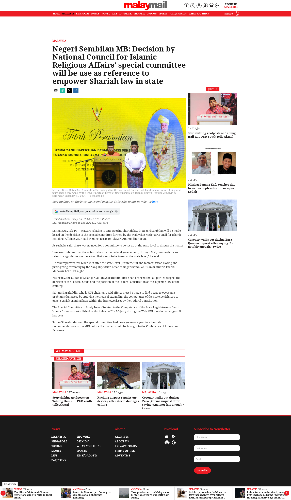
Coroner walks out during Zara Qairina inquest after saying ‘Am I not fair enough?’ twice (163, 403)
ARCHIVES (122, 436)
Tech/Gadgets (87, 455)
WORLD (106, 13)
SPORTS (163, 13)
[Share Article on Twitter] (69, 92)
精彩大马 (228, 13)
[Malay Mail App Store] (167, 438)
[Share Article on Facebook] (75, 92)
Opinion (83, 441)
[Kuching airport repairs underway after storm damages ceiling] (118, 375)
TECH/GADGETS (178, 13)
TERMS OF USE (125, 450)
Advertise (231, 6)
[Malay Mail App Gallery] (167, 445)
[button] (116, 211)
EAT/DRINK (125, 13)
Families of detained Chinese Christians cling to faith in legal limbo (33, 495)
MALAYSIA (68, 13)
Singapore (59, 441)
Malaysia (78, 489)
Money (56, 450)
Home (56, 13)
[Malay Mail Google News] (174, 445)
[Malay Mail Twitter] (193, 6)
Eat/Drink (59, 460)
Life (54, 455)
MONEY (95, 13)
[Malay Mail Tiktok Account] (205, 6)
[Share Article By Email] (55, 92)
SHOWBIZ (139, 13)
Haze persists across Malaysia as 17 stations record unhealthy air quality (150, 495)
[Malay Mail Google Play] (174, 438)
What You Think (199, 13)
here (155, 201)
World (18, 489)
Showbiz (83, 436)
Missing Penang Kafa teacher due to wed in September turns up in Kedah (211, 188)
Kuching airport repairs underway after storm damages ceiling (118, 401)
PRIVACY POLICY (126, 446)
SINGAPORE (82, 13)
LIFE (114, 13)
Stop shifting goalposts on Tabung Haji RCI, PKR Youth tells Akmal (72, 401)
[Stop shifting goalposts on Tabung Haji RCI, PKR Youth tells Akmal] (73, 375)
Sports (82, 450)
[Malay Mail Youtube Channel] (211, 6)
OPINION (152, 13)
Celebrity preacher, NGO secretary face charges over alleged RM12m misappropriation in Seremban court (207, 495)
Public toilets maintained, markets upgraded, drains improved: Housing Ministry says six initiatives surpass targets (266, 495)
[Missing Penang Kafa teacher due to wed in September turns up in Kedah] (212, 160)
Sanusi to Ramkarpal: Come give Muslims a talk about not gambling (92, 495)
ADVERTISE (122, 455)
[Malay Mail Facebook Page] (186, 6)
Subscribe (202, 470)
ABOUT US (122, 441)
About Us (231, 4)
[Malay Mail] (145, 9)
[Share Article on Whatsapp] (62, 92)
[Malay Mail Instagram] (199, 6)
